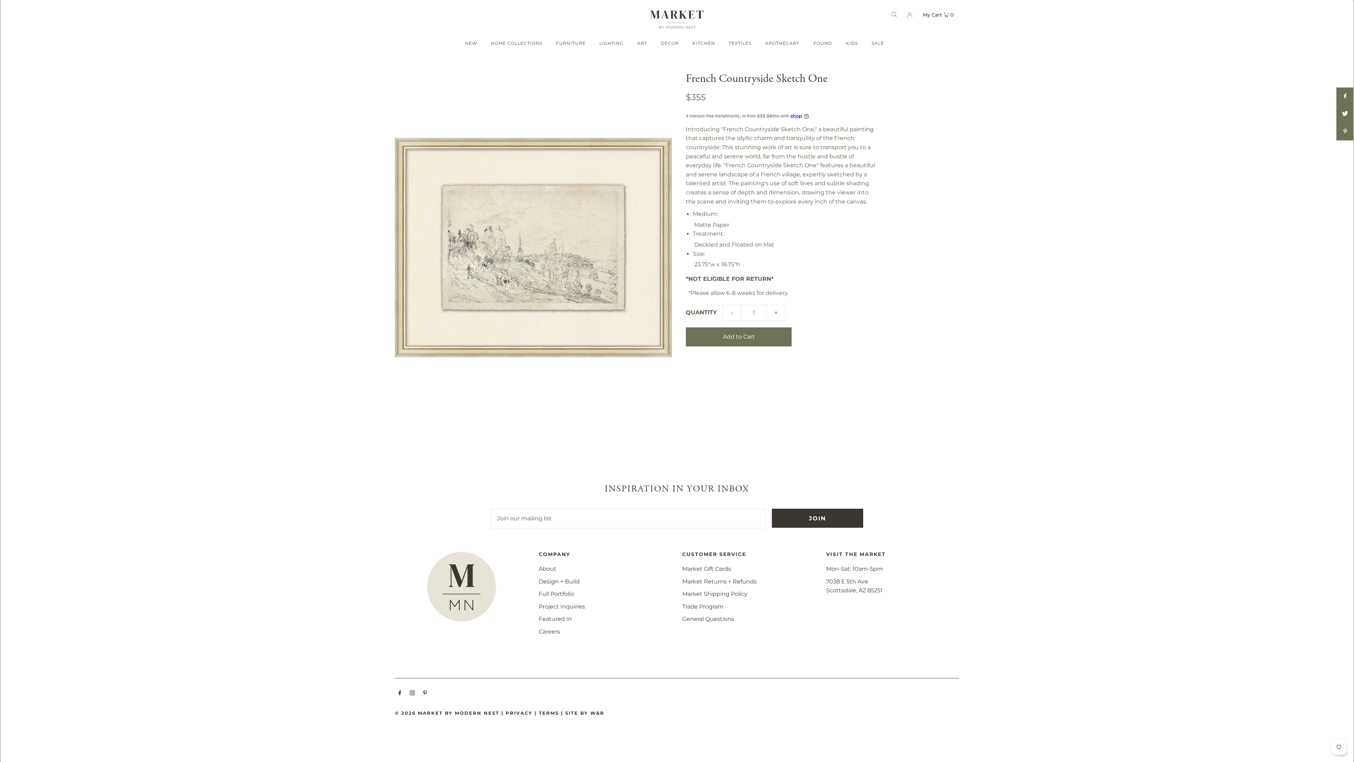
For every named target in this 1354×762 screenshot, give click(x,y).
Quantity (701, 312)
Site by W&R (584, 713)
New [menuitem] (471, 43)
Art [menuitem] (642, 43)
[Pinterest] (425, 693)
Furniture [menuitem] (571, 43)
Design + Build (559, 581)
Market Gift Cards (706, 569)
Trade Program (703, 606)
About (547, 569)
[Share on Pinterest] (1345, 131)
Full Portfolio (556, 594)
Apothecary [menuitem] (782, 43)
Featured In (555, 619)
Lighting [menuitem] (611, 43)
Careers (549, 631)
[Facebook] (399, 693)
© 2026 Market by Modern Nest (447, 713)
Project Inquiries (562, 606)
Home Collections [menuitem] (516, 43)
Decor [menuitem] (670, 43)
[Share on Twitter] (1345, 114)
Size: (699, 253)
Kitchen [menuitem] (704, 43)
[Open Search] (894, 14)
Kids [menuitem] (852, 43)
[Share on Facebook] (1345, 96)
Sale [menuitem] (878, 43)
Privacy (519, 713)
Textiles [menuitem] (740, 43)
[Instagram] (412, 693)
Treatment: (708, 233)
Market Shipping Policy (715, 594)
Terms (549, 713)
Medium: (705, 214)
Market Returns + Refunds (719, 581)
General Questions (708, 619)
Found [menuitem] (822, 43)
